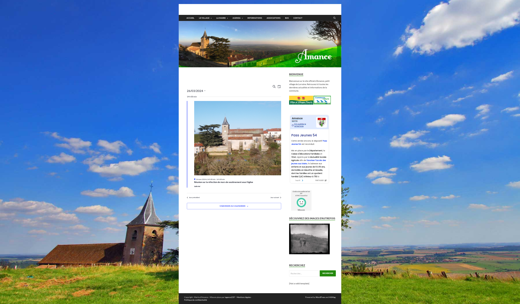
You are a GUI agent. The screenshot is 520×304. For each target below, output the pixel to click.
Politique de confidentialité (195, 300)
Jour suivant (274, 197)
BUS (287, 18)
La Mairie (221, 18)
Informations (254, 18)
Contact (297, 18)
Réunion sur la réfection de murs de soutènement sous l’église (223, 182)
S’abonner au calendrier (232, 206)
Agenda (236, 18)
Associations (273, 18)
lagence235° (230, 297)
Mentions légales (244, 297)
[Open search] (334, 18)
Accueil (190, 18)
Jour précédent (194, 197)
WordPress (320, 297)
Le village (204, 18)
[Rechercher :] (312, 273)
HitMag (332, 297)
